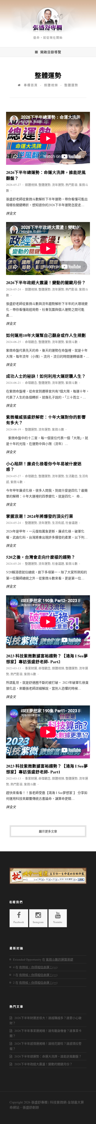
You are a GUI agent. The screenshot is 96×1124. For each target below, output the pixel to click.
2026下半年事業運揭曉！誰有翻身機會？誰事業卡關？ (46, 1033)
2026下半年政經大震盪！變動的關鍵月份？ (46, 282)
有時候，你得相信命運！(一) (38, 967)
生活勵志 (71, 476)
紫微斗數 (71, 342)
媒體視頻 (51, 85)
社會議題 (71, 523)
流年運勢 (58, 185)
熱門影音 (71, 185)
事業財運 (31, 668)
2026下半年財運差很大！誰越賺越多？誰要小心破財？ (46, 1020)
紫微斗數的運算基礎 (59, 959)
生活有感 (58, 523)
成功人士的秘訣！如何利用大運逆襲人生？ (46, 376)
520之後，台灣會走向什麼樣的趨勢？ (40, 557)
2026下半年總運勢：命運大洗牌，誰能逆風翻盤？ (46, 175)
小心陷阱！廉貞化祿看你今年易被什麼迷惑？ (44, 466)
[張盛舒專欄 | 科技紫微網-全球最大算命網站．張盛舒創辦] (48, 32)
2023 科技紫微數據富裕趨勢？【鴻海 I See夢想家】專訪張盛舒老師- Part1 (47, 769)
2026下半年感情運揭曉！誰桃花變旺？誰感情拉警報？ (46, 1046)
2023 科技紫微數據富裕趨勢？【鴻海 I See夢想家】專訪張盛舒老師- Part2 (47, 659)
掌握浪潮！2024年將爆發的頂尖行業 (39, 516)
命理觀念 (31, 342)
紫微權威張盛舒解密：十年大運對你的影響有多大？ (46, 420)
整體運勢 (44, 185)
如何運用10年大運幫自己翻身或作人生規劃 (46, 335)
